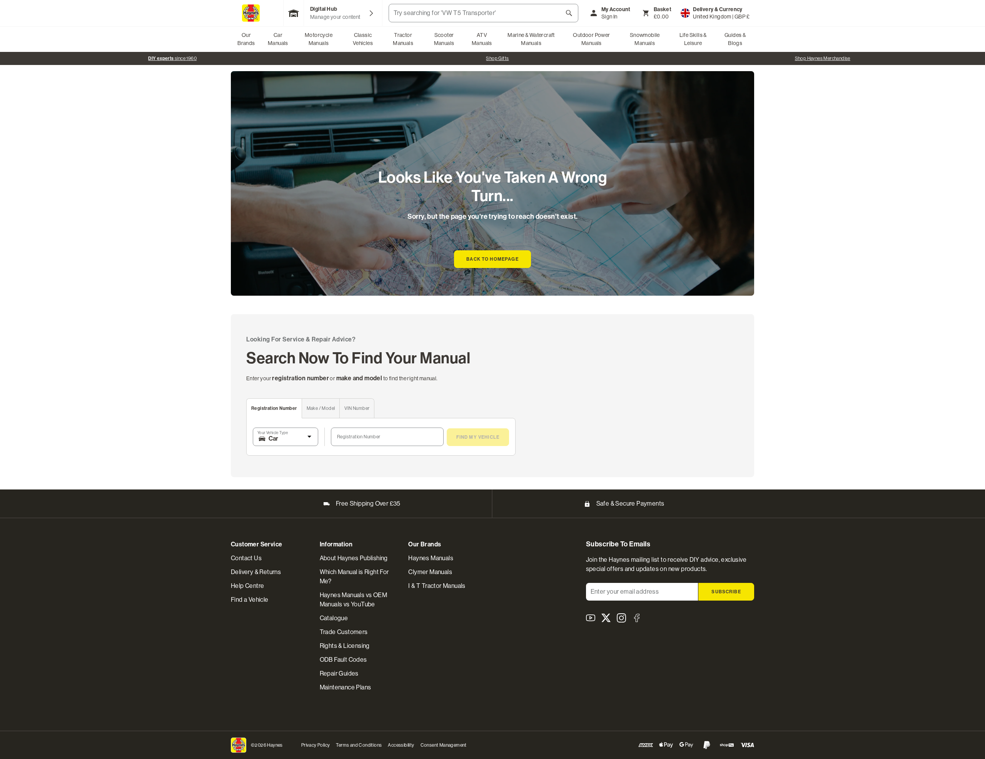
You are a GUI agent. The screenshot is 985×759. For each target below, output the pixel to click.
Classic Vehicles (363, 39)
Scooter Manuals (444, 39)
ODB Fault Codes (343, 659)
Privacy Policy (315, 745)
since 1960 (172, 58)
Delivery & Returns (256, 572)
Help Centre (247, 585)
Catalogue (334, 618)
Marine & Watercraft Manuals (531, 39)
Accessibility (401, 745)
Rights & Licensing (345, 645)
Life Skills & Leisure (693, 39)
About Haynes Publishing (354, 558)
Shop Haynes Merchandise (822, 58)
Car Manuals (278, 39)
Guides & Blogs (735, 39)
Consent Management (444, 745)
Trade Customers (344, 632)
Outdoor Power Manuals (591, 39)
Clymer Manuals (430, 572)
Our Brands (246, 39)
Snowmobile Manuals (645, 39)
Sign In (609, 16)
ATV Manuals (482, 39)
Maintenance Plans (345, 687)
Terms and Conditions (359, 745)
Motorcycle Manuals (318, 39)
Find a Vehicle (250, 599)
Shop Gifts (497, 58)
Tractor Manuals (403, 39)
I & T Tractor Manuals (436, 585)
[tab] (274, 408)
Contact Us (246, 558)
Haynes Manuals (430, 558)
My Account (616, 9)
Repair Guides (339, 673)
